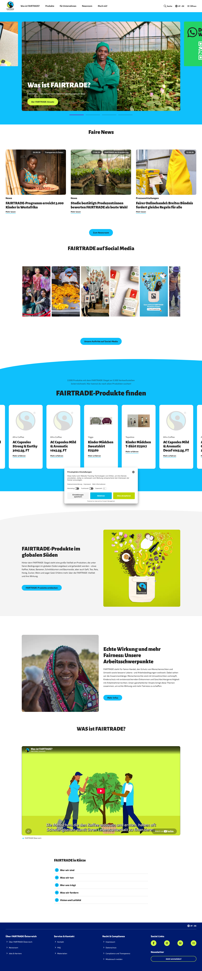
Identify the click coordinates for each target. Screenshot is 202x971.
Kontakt (60, 942)
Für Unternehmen (68, 6)
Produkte (49, 6)
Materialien (62, 953)
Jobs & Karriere (15, 953)
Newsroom (87, 6)
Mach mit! (102, 6)
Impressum (110, 942)
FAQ (59, 947)
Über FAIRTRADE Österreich (20, 942)
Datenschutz (111, 947)
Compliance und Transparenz (118, 953)
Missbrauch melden (114, 959)
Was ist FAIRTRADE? (30, 6)
